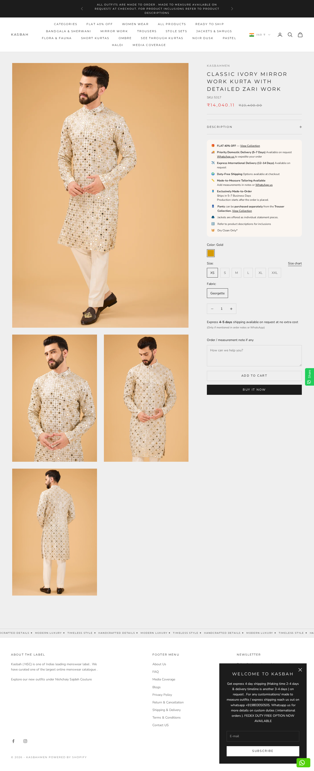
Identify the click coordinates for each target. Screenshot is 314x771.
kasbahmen (218, 65)
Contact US (160, 725)
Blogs (156, 687)
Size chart (295, 263)
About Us (159, 664)
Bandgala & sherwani (68, 31)
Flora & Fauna (57, 38)
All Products (172, 24)
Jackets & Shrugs (214, 31)
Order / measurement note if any (230, 340)
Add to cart (254, 376)
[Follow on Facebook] (13, 741)
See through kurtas (162, 38)
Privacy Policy (162, 695)
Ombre (125, 38)
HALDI (118, 45)
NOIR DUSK (202, 38)
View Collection (250, 145)
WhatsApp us (226, 156)
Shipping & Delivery (166, 710)
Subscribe (263, 751)
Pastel (229, 38)
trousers (147, 31)
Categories (65, 24)
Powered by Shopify (68, 757)
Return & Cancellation (168, 702)
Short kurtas (95, 38)
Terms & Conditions (166, 717)
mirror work (114, 31)
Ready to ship (209, 24)
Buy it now (254, 389)
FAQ (155, 672)
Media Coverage (149, 45)
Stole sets (176, 31)
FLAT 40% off (99, 24)
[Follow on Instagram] (25, 741)
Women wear (135, 24)
